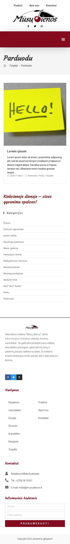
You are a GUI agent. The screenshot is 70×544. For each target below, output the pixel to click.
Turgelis (50, 176)
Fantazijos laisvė (13, 254)
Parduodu (32, 176)
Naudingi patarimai (14, 242)
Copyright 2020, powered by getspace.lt (35, 539)
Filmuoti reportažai (14, 229)
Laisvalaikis (14, 410)
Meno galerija (11, 248)
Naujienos (13, 402)
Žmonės (13, 426)
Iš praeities (14, 433)
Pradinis (18, 5)
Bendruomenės (12, 267)
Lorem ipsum (17, 151)
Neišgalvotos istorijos (15, 261)
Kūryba (12, 418)
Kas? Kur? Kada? (13, 286)
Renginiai (13, 441)
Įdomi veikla (10, 235)
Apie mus (34, 5)
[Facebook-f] (28, 26)
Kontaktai (51, 5)
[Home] (5, 65)
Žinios (7, 223)
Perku (41, 176)
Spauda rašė (10, 279)
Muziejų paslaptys (13, 273)
